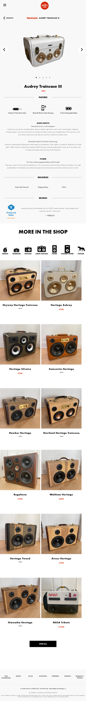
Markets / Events (80, 677)
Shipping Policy (43, 187)
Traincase (32, 18)
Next (81, 49)
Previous (4, 49)
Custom (81, 254)
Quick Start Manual (21, 187)
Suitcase (28, 254)
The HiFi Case (45, 6)
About (18, 676)
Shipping (55, 676)
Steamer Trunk (67, 254)
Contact (67, 676)
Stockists (43, 676)
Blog (31, 676)
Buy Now (76, 18)
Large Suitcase (41, 254)
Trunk (54, 254)
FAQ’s (64, 187)
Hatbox (5, 254)
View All (43, 644)
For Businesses (6, 677)
